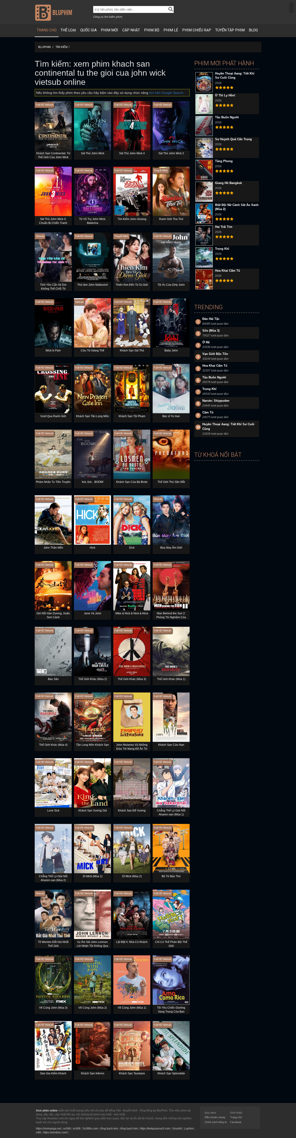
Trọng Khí (222, 248)
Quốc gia (88, 30)
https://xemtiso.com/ (55, 1132)
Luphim (189, 1128)
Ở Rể (206, 342)
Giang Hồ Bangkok (228, 183)
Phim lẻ (170, 30)
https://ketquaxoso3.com (155, 1128)
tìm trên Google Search (166, 93)
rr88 (38, 1132)
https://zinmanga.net (48, 1128)
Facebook (235, 1122)
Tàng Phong (224, 161)
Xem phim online (47, 1110)
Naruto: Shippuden (215, 400)
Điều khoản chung (215, 1117)
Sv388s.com (90, 1128)
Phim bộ (151, 30)
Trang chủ (46, 30)
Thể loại (68, 30)
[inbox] (291, 7)
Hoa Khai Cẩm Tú (227, 270)
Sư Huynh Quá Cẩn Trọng (233, 139)
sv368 (67, 1128)
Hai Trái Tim (223, 227)
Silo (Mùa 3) (210, 330)
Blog (253, 30)
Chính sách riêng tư (216, 1122)
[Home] (53, 12)
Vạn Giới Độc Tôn (215, 354)
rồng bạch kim (109, 1128)
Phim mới (109, 30)
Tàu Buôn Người (227, 117)
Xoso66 (177, 1128)
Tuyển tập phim (230, 30)
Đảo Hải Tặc (210, 319)
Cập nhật (131, 30)
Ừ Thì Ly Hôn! (225, 95)
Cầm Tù (207, 412)
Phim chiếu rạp (196, 30)
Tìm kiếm (62, 47)
